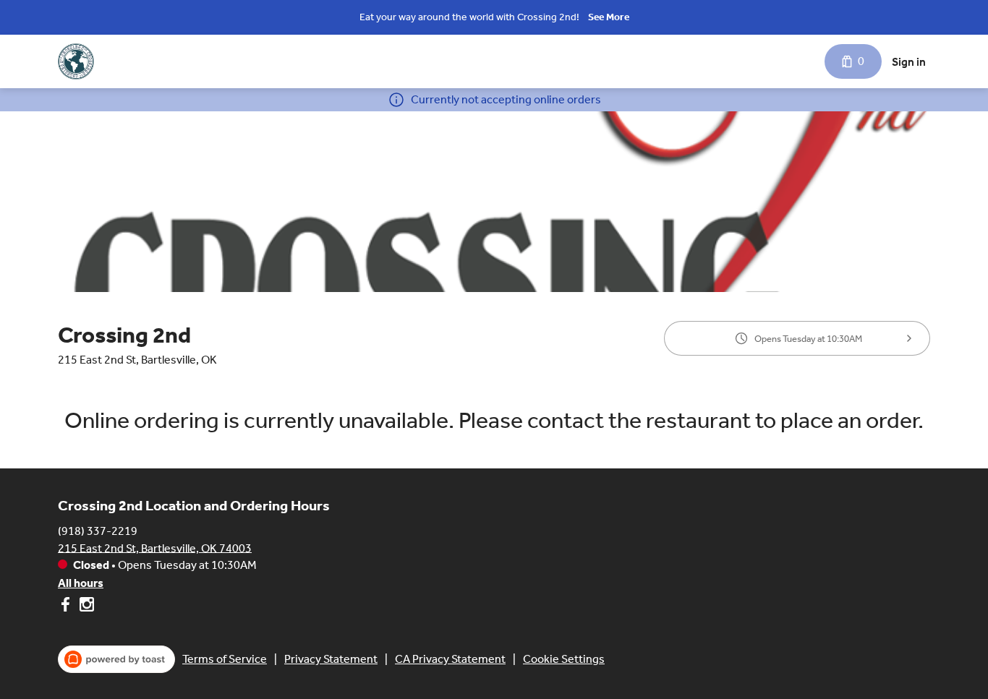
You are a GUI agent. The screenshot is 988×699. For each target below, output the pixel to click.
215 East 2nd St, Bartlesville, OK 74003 (155, 547)
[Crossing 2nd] (76, 61)
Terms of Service (224, 659)
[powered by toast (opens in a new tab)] (116, 659)
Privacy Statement (331, 659)
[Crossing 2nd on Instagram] (85, 607)
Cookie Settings (564, 659)
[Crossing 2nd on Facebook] (67, 607)
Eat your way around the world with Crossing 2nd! (469, 17)
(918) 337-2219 (97, 530)
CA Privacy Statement (450, 659)
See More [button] (608, 17)
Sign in (909, 62)
